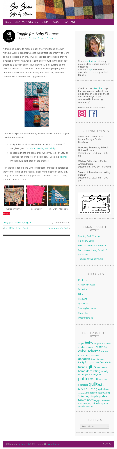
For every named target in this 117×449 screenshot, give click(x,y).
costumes (104, 352)
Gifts (80, 294)
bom (84, 347)
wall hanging (84, 403)
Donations (83, 289)
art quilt (81, 343)
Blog (8, 22)
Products (51, 38)
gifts (11, 222)
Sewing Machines (87, 308)
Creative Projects (25, 22)
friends (82, 367)
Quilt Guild (83, 303)
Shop (45, 22)
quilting (91, 389)
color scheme (89, 351)
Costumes (83, 280)
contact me (91, 61)
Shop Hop (83, 313)
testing (104, 400)
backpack (97, 343)
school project (93, 392)
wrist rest (89, 406)
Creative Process (37, 38)
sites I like (97, 88)
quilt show (103, 389)
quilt (93, 384)
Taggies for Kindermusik (90, 259)
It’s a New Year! (86, 240)
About (57, 22)
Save (8, 214)
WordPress (53, 444)
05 (9, 34)
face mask (100, 359)
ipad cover (88, 375)
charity (90, 347)
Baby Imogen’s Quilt (58, 228)
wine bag (97, 403)
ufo (108, 400)
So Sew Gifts (24, 444)
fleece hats (105, 362)
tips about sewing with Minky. (41, 148)
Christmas (100, 347)
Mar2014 (9, 37)
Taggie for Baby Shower (37, 33)
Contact (69, 22)
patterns (19, 222)
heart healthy (102, 367)
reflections (82, 393)
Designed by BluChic (107, 444)
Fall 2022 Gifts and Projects (92, 245)
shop (89, 69)
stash (106, 396)
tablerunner (85, 400)
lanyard (97, 374)
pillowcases (101, 379)
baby (5, 222)
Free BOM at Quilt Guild (16, 228)
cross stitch (95, 356)
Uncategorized (85, 317)
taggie (27, 222)
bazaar (104, 343)
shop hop (95, 396)
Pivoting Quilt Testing (89, 236)
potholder (83, 384)
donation (84, 359)
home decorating (89, 371)
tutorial (63, 156)
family (81, 362)
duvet (93, 359)
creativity (84, 355)
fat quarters (92, 362)
